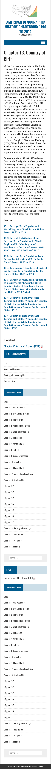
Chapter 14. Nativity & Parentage (17, 528)
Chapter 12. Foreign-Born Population (18, 474)
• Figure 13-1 (9, 486)
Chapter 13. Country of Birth (15, 480)
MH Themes (39, 766)
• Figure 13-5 (9, 510)
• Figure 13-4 (9, 504)
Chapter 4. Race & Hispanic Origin (17, 425)
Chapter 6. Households (13, 437)
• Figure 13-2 (9, 492)
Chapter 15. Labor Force (13, 534)
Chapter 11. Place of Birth (14, 468)
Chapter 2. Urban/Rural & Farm (16, 413)
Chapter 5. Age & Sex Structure (16, 431)
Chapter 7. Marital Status (14, 443)
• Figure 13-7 (9, 522)
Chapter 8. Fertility (11, 449)
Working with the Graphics (15, 375)
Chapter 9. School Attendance (16, 455)
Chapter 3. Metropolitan (13, 419)
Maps (6, 401)
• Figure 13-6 (9, 516)
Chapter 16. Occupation (13, 540)
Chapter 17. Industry (12, 546)
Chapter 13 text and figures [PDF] (22, 346)
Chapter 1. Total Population (14, 407)
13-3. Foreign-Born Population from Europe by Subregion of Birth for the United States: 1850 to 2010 (24, 259)
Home (6, 363)
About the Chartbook (12, 369)
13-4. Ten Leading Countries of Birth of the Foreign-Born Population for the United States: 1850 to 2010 (25, 271)
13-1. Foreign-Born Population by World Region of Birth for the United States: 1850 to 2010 (24, 229)
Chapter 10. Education (12, 462)
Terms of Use (9, 381)
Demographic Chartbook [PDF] (18, 578)
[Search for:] (25, 557)
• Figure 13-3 (9, 498)
